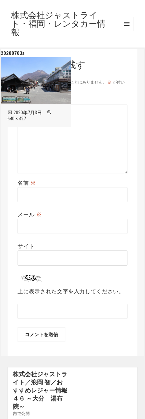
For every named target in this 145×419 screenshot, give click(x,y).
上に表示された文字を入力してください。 (71, 291)
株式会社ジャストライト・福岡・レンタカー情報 (58, 23)
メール (29, 214)
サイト (26, 246)
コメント (32, 100)
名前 (27, 183)
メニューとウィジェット (127, 24)
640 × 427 (16, 118)
